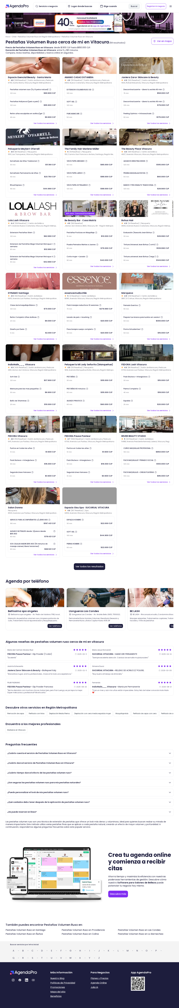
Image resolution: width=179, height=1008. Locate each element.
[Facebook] (20, 980)
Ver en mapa (164, 41)
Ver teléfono (55, 626)
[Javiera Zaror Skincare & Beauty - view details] (146, 65)
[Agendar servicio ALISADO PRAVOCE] (89, 402)
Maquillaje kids (122, 713)
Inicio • (8, 36)
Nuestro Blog (57, 978)
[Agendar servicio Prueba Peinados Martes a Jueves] (89, 246)
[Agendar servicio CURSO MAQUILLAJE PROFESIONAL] (146, 450)
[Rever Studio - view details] (146, 424)
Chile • (14, 36)
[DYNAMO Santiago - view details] (33, 281)
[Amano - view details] (89, 65)
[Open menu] (170, 6)
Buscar (134, 6)
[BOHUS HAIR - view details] (146, 208)
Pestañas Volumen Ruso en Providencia (83, 930)
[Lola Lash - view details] (33, 208)
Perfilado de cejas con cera (144, 713)
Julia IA (94, 987)
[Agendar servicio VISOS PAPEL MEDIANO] (89, 163)
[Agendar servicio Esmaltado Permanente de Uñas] (32, 175)
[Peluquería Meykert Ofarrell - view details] (33, 137)
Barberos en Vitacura (16, 730)
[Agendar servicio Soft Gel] (32, 378)
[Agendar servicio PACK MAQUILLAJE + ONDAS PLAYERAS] (146, 474)
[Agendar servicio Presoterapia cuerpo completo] (89, 331)
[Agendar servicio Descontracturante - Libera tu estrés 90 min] (146, 103)
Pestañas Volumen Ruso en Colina (80, 934)
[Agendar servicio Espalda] (146, 402)
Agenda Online (99, 982)
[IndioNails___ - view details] (33, 352)
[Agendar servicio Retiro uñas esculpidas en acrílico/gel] (32, 115)
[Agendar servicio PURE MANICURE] (89, 115)
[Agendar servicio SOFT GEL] (89, 103)
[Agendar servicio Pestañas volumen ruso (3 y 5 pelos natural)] (32, 91)
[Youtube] (33, 980)
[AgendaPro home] (17, 6)
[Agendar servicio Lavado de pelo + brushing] (89, 319)
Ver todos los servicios (44, 123)
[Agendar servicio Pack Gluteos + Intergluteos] (146, 378)
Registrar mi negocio (156, 6)
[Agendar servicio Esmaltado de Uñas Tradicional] (32, 163)
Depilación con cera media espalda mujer (92, 713)
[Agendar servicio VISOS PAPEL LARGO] (89, 175)
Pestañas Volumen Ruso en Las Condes (139, 930)
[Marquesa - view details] (146, 281)
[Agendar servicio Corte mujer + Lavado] (89, 258)
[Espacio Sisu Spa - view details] (89, 495)
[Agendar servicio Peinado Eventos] (146, 307)
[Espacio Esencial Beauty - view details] (33, 65)
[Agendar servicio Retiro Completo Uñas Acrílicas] (32, 319)
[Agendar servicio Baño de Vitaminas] (32, 402)
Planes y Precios (99, 978)
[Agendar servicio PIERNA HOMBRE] (89, 545)
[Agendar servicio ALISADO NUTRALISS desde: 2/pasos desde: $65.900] (32, 533)
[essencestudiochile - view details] (89, 281)
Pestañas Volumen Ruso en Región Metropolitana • (39, 36)
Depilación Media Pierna (59, 713)
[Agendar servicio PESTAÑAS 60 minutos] (89, 390)
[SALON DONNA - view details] (33, 495)
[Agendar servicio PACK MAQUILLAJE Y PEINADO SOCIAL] (146, 462)
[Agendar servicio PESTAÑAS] (89, 378)
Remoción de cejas (15, 713)
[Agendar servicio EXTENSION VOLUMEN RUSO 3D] (89, 91)
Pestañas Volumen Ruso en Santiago (25, 930)
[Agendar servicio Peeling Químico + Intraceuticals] (146, 115)
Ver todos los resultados (89, 566)
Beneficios (56, 996)
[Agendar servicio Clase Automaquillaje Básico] (32, 307)
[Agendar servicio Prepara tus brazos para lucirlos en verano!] (146, 319)
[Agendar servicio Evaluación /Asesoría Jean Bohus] (146, 234)
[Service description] (50, 89)
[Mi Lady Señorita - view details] (89, 352)
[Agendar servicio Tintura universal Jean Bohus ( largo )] (146, 258)
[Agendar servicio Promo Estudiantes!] (146, 331)
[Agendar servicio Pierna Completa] (146, 390)
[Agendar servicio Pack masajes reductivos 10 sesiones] (89, 307)
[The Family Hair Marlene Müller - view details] (89, 137)
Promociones (57, 987)
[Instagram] (13, 980)
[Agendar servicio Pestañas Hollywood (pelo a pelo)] (32, 103)
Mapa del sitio (57, 991)
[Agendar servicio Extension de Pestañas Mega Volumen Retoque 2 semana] (32, 246)
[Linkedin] (26, 980)
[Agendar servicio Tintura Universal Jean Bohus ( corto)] (146, 246)
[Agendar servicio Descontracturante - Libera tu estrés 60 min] (146, 91)
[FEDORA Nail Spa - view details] (146, 352)
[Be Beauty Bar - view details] (89, 208)
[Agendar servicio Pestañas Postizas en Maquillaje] (89, 234)
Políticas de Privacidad (62, 982)
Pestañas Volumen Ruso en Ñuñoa (24, 934)
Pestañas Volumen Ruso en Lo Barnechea (140, 934)
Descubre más (118, 894)
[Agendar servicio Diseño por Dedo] (32, 331)
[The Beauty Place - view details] (146, 137)
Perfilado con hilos (36, 713)
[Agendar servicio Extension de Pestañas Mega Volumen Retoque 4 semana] (32, 259)
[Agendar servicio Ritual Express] (32, 187)
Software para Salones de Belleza (136, 882)
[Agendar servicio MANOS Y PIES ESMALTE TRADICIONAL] (146, 187)
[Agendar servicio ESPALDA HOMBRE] (89, 521)
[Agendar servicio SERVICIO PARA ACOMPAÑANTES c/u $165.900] (32, 521)
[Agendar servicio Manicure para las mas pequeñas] (32, 390)
